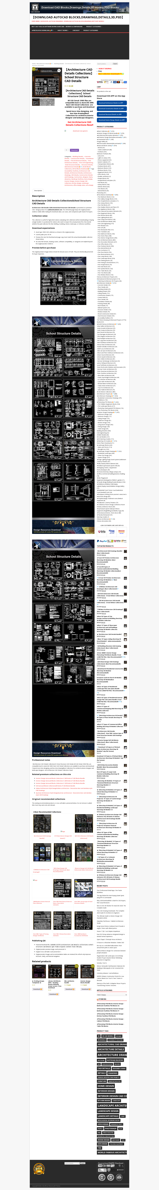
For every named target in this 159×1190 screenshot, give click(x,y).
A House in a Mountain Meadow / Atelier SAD (110, 942)
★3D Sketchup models (103, 439)
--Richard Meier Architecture (105, 383)
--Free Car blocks (102, 250)
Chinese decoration (102, 521)
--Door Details (101, 299)
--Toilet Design (101, 429)
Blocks (117, 1064)
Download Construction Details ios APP (111, 108)
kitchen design (76, 183)
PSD (99, 1132)
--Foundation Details (103, 301)
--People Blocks (101, 178)
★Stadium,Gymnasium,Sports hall (107, 466)
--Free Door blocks (102, 252)
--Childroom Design (102, 420)
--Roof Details (101, 305)
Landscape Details (108, 1116)
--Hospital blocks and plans (105, 180)
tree (99, 1148)
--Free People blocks (103, 264)
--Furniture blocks (102, 166)
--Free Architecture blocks (78, 160)
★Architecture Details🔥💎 (44, 63)
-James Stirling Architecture (105, 363)
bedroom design (107, 1064)
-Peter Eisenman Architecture (105, 371)
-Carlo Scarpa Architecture (104, 330)
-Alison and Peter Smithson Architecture (109, 353)
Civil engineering (101, 433)
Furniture (102, 1081)
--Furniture (100, 152)
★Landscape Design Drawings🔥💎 (107, 451)
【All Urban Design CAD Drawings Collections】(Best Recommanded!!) (61, 869)
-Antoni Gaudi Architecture (105, 357)
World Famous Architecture (114, 1152)
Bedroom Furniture (102, 154)
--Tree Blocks (101, 189)
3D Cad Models (101, 437)
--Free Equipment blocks (104, 213)
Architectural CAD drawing (114, 1044)
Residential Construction (106, 1136)
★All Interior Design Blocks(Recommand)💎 (110, 137)
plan (83, 185)
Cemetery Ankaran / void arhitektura (107, 973)
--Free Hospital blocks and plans (106, 201)
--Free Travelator (102, 232)
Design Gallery (101, 141)
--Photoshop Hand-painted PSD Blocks (108, 408)
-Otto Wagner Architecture (105, 336)
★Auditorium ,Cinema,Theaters (106, 502)
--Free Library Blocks (103, 203)
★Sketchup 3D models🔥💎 (105, 441)
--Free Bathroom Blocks (104, 234)
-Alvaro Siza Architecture (104, 355)
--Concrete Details (102, 285)
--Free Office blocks (103, 244)
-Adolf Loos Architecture (104, 349)
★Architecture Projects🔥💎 (105, 394)
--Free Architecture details (104, 221)
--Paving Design (101, 426)
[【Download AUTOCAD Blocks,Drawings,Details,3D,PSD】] (79, 12)
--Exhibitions (100, 400)
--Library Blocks (101, 184)
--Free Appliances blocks (104, 209)
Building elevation (102, 431)
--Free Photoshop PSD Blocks (106, 410)
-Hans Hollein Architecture (104, 359)
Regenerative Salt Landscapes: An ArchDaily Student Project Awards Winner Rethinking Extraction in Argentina (110, 958)
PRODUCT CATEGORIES (93, 26)
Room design (104, 1140)
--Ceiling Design (101, 418)
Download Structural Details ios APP (110, 114)
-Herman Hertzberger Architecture (107, 361)
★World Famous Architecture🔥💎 (107, 324)
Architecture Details (76, 173)
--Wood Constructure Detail (105, 314)
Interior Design (69, 181)
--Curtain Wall (101, 297)
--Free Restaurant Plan (103, 230)
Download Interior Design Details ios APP (112, 120)
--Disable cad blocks (103, 176)
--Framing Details (102, 303)
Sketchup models (102, 517)
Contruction (78, 177)
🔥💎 (122, 74)
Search (115, 63)
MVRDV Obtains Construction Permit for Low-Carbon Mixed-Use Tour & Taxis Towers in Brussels (110, 978)
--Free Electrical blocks (103, 254)
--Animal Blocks (101, 191)
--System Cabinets (102, 162)
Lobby (123, 1116)
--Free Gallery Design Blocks (105, 199)
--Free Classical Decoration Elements (108, 211)
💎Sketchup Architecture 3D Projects (108, 281)
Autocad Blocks (115, 1060)
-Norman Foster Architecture (105, 369)
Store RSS (102, 999)
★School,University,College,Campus (107, 472)
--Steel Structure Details (104, 316)
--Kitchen (99, 147)
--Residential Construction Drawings (107, 398)
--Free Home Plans (102, 236)
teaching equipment (116, 1144)
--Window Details (102, 312)
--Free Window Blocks (103, 275)
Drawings (112, 1073)
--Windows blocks (102, 170)
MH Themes (57, 1186)
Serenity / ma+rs (102, 963)
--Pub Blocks (100, 182)
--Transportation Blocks (104, 164)
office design (77, 185)
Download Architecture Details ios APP (111, 103)
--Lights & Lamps (102, 158)
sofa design (89, 185)
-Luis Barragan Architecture (105, 334)
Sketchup (115, 1140)
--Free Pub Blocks (102, 205)
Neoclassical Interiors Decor (109, 1120)
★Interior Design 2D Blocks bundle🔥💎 (109, 133)
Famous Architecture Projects (106, 277)
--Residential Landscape (104, 453)
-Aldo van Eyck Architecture (105, 351)
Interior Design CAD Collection (118, 1096)
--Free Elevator (101, 225)
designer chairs (87, 177)
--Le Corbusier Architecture (105, 379)
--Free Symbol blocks (103, 269)
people (100, 1129)
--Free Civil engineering (85, 162)
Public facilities (108, 1132)
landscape (116, 1100)
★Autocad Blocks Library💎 (105, 145)
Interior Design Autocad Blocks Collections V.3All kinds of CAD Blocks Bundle (60, 778)
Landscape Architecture (116, 1105)
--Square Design (101, 457)
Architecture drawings (116, 1055)
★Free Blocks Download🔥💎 (42, 30)
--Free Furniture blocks (103, 246)
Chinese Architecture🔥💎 (104, 519)
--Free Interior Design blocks (105, 238)
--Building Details (58, 63)
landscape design (108, 1111)
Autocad (101, 1060)
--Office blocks (101, 174)
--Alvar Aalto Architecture (104, 375)
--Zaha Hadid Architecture (104, 390)
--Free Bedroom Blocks (104, 197)
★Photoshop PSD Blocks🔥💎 (106, 402)
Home (34, 63)
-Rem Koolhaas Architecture (105, 342)
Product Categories (90, 30)
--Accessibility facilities (103, 318)
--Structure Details (87, 165)
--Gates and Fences (102, 447)
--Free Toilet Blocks (103, 271)
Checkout (76, 30)
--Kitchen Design (102, 422)
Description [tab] (38, 190)
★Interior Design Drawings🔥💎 (106, 412)
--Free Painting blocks (103, 260)
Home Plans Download (104, 443)
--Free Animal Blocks (103, 248)
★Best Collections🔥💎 (104, 131)
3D (99, 1036)
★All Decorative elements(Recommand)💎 (109, 143)
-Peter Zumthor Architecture (105, 373)
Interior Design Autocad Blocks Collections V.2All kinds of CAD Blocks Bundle (60, 781)
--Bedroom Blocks (102, 168)
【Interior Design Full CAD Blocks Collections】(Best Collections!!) (83, 869)
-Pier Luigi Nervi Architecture (105, 340)
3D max (118, 1036)
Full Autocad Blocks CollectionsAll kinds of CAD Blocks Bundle (55, 786)
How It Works (63, 30)
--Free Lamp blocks (102, 256)
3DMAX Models (101, 435)
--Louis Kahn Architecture (104, 381)
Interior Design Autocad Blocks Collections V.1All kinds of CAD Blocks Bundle (60, 783)
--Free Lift (100, 227)
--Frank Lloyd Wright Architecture (106, 377)
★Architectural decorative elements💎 (108, 135)
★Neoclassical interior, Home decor (107, 513)
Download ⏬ (37, 989)
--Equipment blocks (102, 172)
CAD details (75, 175)
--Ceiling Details (101, 293)
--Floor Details (101, 287)
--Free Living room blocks (104, 219)
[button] (59, 70)
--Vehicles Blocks (102, 186)
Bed (99, 1064)
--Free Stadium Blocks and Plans (106, 207)
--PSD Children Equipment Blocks (107, 404)
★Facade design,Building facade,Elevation (109, 482)
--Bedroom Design (102, 416)
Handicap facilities (77, 179)
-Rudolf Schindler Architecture (105, 346)
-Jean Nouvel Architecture (104, 332)
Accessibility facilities (71, 171)
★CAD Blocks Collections (104, 392)
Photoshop (100, 193)
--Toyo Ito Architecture (104, 388)
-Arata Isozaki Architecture (105, 328)
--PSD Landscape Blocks (104, 406)
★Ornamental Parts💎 (103, 139)
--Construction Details (77, 158)
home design (88, 179)
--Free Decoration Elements (105, 242)
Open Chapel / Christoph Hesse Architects (109, 939)
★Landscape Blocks (103, 445)
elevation (68, 179)
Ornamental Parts (116, 1124)
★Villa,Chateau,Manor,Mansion (106, 463)
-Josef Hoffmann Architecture (105, 365)
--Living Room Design (103, 424)
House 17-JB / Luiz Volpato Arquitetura (108, 931)
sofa (123, 1140)
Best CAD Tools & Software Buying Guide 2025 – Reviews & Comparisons (57, 26)
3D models (102, 1040)
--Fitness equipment (103, 160)
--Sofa (99, 156)
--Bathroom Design (102, 414)
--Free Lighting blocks (103, 217)
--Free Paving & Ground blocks (106, 262)
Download (74, 150)
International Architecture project (107, 279)
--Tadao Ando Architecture (105, 386)
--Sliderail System (102, 308)
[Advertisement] (79, 46)
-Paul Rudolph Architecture (105, 338)
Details (102, 1073)
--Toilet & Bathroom (103, 150)
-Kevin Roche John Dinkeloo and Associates (110, 367)
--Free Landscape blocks (104, 258)
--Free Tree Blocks (102, 273)
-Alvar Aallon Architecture (104, 326)
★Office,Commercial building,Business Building (111, 474)
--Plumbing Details (102, 289)
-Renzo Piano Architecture (104, 344)
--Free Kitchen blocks (103, 215)
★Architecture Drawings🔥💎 (105, 396)
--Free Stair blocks (102, 266)
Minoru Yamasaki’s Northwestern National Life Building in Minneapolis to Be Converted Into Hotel (111, 968)
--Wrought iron (101, 449)
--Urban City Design (102, 455)
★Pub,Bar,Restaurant (103, 515)
